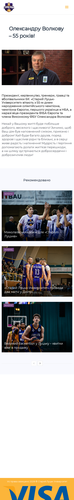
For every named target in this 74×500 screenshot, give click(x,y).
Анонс (8, 194)
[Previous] (33, 363)
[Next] (40, 363)
